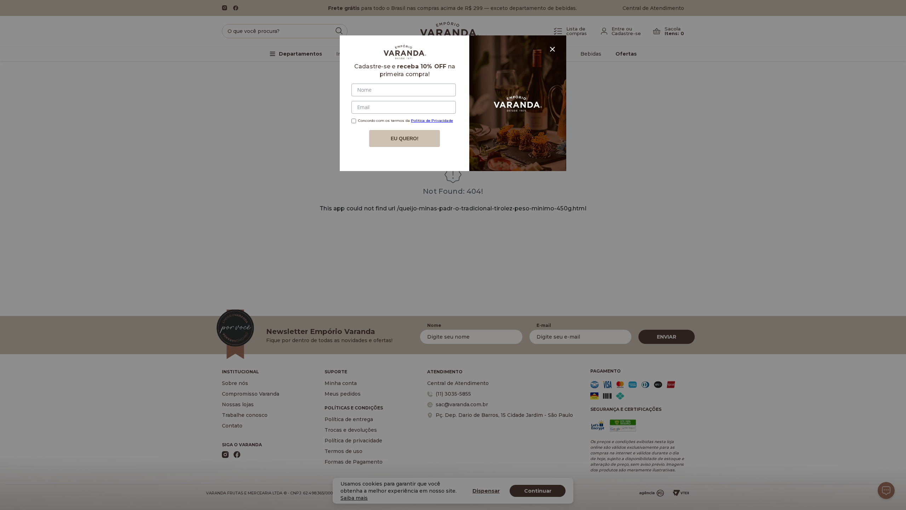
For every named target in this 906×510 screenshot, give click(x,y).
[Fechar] (552, 49)
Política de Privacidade (432, 120)
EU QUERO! (405, 138)
